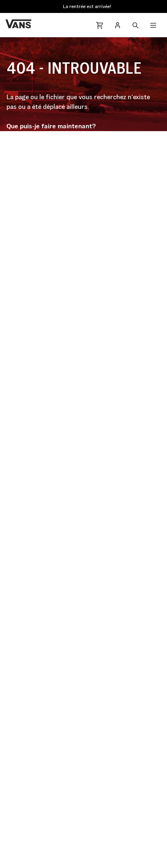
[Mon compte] (117, 25)
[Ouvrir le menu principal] (153, 25)
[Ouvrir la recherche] (135, 25)
